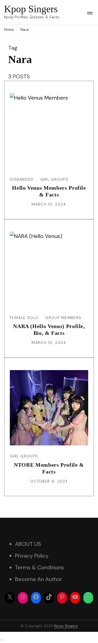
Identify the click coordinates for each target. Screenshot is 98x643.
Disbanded (22, 179)
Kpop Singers (31, 9)
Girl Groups (54, 179)
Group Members (63, 317)
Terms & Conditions (39, 567)
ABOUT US (28, 543)
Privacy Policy (31, 555)
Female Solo (24, 317)
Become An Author (38, 579)
